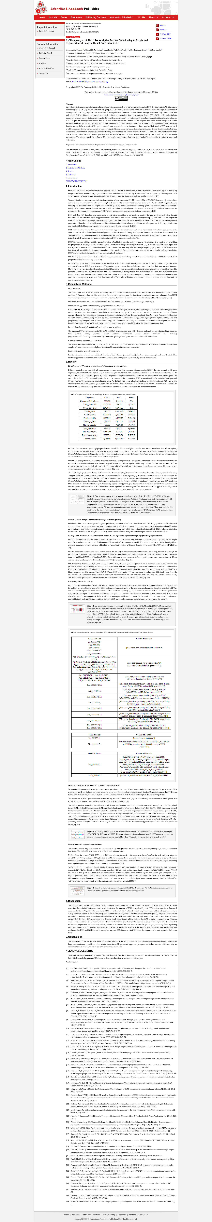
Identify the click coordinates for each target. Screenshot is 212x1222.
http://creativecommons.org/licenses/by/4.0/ (121, 95)
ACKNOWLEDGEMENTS (76, 181)
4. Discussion (71, 174)
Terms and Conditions (91, 1215)
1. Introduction (71, 164)
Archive (42, 63)
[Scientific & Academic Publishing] (40, 8)
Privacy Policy (109, 1215)
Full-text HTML (166, 39)
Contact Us (43, 73)
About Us (75, 1215)
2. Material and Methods (75, 168)
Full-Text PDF (165, 34)
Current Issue (44, 58)
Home (66, 1215)
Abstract (163, 25)
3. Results (69, 171)
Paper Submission (46, 31)
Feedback (122, 1215)
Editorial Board (45, 53)
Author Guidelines (46, 68)
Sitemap (132, 1215)
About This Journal (47, 48)
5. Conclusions (71, 178)
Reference (163, 30)
